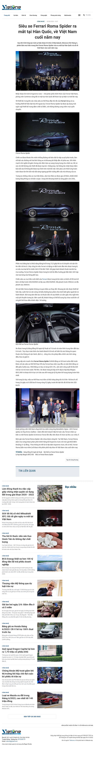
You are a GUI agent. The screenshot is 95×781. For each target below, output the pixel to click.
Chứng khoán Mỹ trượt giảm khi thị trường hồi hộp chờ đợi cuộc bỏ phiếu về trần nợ (18, 673)
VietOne (12, 7)
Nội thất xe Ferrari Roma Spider (54, 452)
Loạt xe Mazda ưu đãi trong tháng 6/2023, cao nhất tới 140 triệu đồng (17, 698)
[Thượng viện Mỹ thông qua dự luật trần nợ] (49, 588)
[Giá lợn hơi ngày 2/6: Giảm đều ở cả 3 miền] (49, 609)
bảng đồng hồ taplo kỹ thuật (33, 452)
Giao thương (33, 15)
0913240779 (21, 739)
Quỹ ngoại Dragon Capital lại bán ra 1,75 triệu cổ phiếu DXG (18, 650)
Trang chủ (7, 15)
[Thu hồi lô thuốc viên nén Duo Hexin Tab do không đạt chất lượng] (49, 540)
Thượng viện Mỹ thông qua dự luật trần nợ (17, 585)
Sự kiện (16, 15)
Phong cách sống (56, 15)
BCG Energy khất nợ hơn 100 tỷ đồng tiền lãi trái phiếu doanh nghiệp (17, 561)
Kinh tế (24, 15)
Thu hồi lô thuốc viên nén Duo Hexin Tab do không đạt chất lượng (16, 539)
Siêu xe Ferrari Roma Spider (44, 454)
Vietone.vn (73, 740)
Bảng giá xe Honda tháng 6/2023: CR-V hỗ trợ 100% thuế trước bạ (17, 629)
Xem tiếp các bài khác (32, 716)
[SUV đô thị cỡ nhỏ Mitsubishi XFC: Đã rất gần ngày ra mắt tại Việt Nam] (49, 518)
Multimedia (67, 15)
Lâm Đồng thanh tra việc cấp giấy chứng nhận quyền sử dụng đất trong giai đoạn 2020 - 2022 (18, 491)
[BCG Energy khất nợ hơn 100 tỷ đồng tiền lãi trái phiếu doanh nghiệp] (49, 563)
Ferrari (44, 279)
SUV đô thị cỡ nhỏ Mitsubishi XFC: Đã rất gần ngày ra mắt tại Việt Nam (17, 516)
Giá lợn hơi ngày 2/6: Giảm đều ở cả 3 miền (18, 606)
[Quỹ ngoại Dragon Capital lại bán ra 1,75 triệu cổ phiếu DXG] (49, 653)
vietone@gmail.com (11, 741)
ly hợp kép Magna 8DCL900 (25, 454)
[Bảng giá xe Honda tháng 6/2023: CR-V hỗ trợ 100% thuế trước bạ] (49, 631)
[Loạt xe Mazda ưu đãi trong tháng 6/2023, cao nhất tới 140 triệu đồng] (49, 700)
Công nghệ (44, 15)
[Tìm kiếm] (84, 15)
